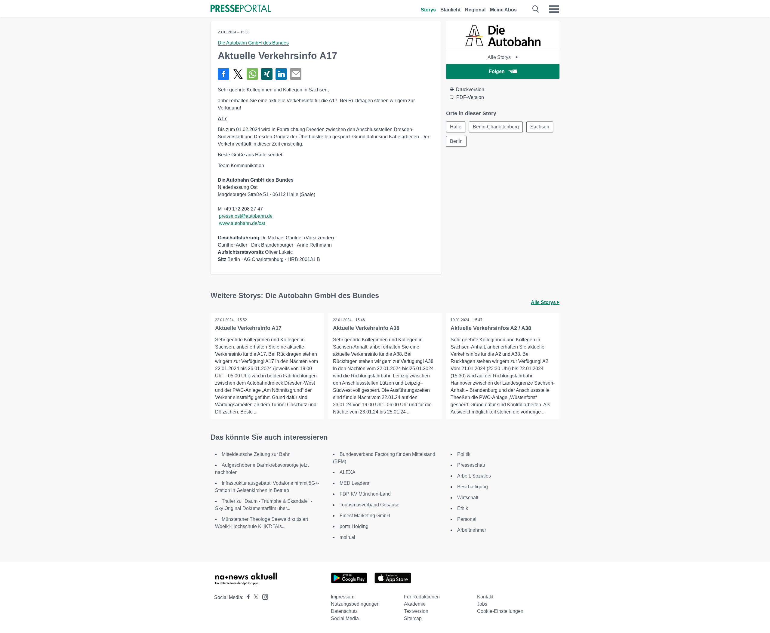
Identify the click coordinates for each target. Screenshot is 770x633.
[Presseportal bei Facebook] (246, 597)
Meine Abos (503, 9)
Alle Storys (500, 57)
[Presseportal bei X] (254, 597)
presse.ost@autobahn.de (246, 216)
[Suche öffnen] (536, 9)
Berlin (456, 141)
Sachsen (539, 126)
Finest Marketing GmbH (365, 515)
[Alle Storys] (503, 44)
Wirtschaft (467, 497)
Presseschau (471, 465)
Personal (466, 519)
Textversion (416, 611)
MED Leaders (354, 483)
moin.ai (347, 537)
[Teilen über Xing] (267, 74)
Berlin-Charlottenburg (496, 126)
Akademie (415, 604)
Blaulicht (450, 9)
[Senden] (295, 74)
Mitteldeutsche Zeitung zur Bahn (256, 454)
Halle (455, 126)
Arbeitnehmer (471, 530)
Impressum (342, 596)
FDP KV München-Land (365, 493)
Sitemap (413, 618)
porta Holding (354, 526)
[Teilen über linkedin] (281, 74)
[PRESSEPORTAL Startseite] (241, 9)
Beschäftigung (472, 486)
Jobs (482, 604)
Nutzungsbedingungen (355, 604)
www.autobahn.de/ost (242, 223)
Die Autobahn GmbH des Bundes (253, 42)
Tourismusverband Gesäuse (369, 504)
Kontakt (485, 596)
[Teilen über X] (238, 74)
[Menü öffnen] (554, 9)
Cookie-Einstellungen (500, 611)
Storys (428, 9)
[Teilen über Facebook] (223, 74)
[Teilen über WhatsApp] (252, 74)
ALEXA (348, 472)
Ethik (462, 508)
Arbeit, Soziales (474, 475)
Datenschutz (344, 611)
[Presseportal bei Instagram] (263, 596)
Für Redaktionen (422, 596)
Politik (463, 454)
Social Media (345, 618)
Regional (475, 9)
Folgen (497, 71)
